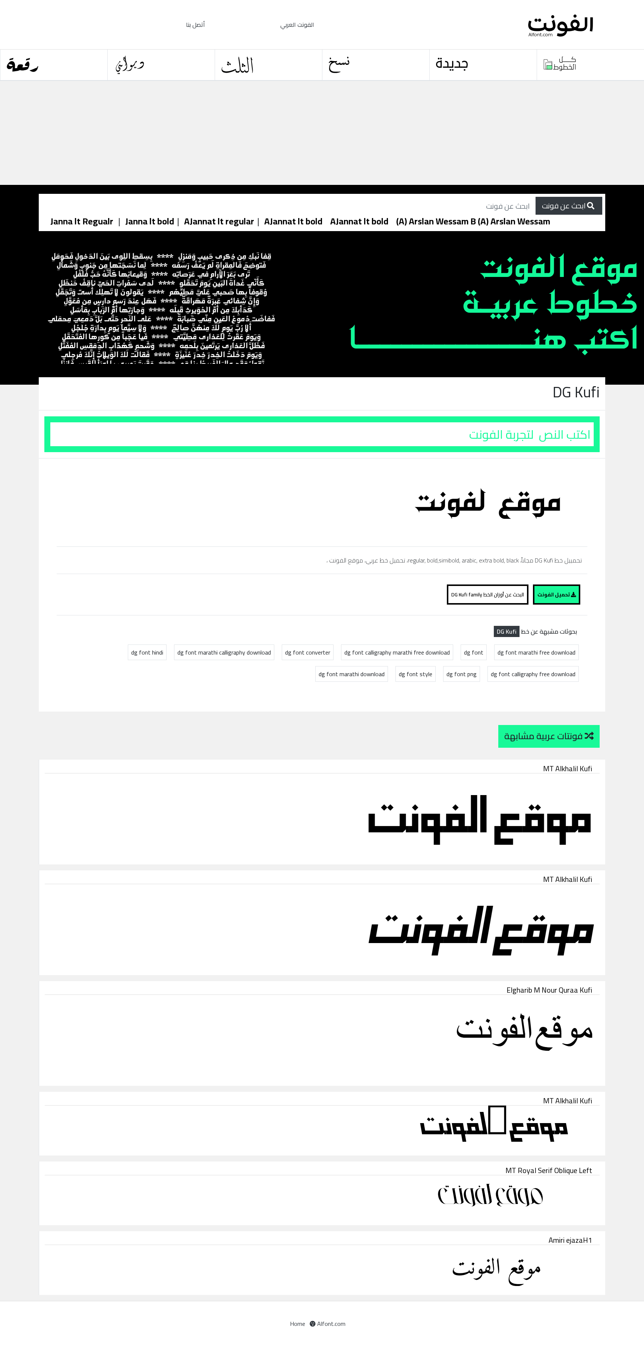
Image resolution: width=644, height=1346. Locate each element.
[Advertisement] (223, 133)
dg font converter (307, 652)
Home (297, 1323)
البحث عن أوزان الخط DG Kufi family (487, 594)
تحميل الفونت (554, 594)
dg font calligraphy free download (533, 674)
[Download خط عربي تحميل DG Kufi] (490, 501)
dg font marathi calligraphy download (224, 652)
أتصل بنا (195, 24)
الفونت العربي (297, 24)
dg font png (461, 674)
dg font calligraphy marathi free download (397, 652)
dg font (473, 652)
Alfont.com (330, 1323)
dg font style (415, 674)
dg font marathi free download (536, 652)
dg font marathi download (352, 674)
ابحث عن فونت (564, 205)
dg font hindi (147, 652)
